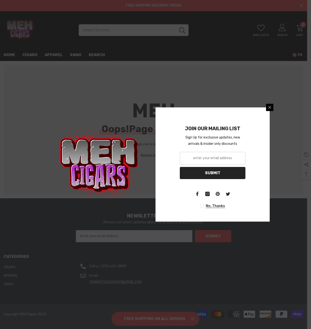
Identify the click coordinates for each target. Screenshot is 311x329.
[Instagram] (207, 194)
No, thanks (215, 206)
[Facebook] (197, 194)
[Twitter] (228, 194)
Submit (212, 173)
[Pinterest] (218, 194)
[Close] (269, 107)
